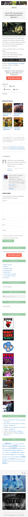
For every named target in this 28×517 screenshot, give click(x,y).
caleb (14, 445)
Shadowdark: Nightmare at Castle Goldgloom (14, 506)
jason (14, 452)
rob (20, 456)
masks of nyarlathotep (19, 454)
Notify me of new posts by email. (11, 238)
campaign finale (21, 446)
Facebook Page (8, 270)
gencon (4, 452)
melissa (4, 457)
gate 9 (21, 450)
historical (10, 452)
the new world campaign (19, 461)
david (23, 138)
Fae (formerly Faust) (14, 450)
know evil (4, 454)
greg (7, 452)
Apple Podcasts (8, 264)
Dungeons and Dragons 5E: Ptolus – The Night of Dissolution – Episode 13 (14, 487)
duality (3, 450)
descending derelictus (9, 140)
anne (20, 444)
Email (3, 224)
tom (22, 140)
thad (19, 140)
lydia (8, 454)
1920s (3, 443)
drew (23, 448)
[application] (14, 60)
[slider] (23, 60)
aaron (19, 138)
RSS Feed (6, 277)
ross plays (4, 459)
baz (23, 444)
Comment (4, 201)
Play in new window (12, 63)
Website (4, 230)
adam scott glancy (15, 443)
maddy (12, 454)
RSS (9, 68)
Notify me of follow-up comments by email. (13, 235)
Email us (6, 266)
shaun (12, 459)
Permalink (9, 170)
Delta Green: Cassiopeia (16, 431)
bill (3, 446)
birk (6, 446)
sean (9, 459)
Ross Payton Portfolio (9, 276)
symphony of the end (20, 459)
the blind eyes (9, 461)
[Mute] (19, 60)
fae (7, 450)
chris (4, 448)
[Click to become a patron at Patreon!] (14, 77)
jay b (22, 452)
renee (17, 457)
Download (21, 63)
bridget (9, 446)
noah (13, 457)
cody (7, 448)
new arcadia (9, 457)
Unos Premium (12, 515)
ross (16, 140)
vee (7, 463)
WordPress (22, 515)
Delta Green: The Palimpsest (17, 149)
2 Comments (9, 141)
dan (9, 448)
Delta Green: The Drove (17, 147)
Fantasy (19, 137)
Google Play (7, 272)
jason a (19, 452)
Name (4, 219)
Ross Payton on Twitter (10, 274)
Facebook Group (8, 268)
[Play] (4, 60)
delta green (19, 448)
